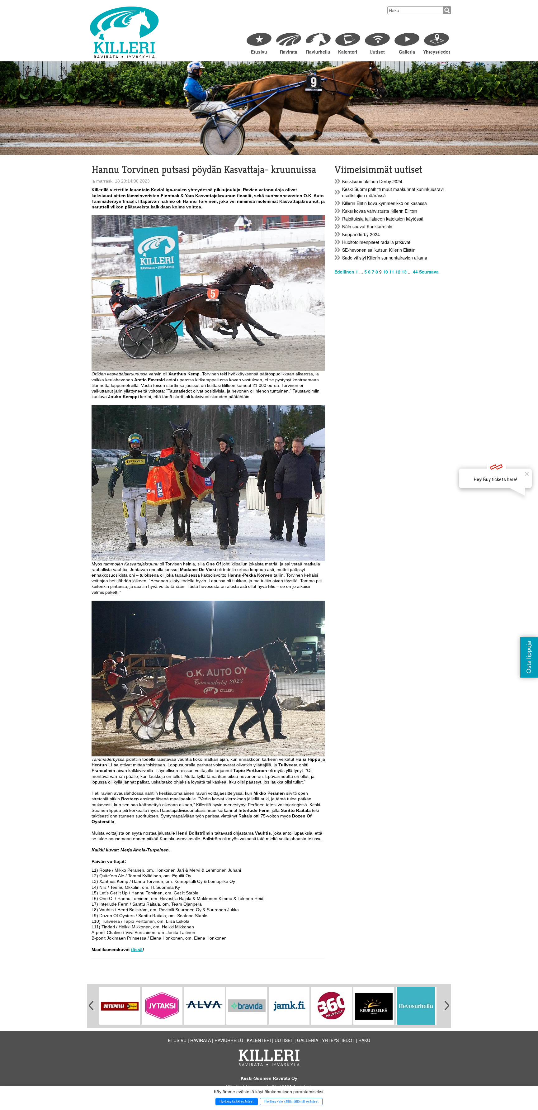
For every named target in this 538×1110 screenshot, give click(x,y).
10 (385, 272)
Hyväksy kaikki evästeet (236, 1101)
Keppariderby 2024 (361, 234)
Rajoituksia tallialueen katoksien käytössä (382, 219)
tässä (137, 949)
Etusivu (259, 52)
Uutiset (377, 52)
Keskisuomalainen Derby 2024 (372, 181)
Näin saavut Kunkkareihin (367, 226)
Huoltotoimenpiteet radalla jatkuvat (376, 242)
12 (397, 272)
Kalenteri (347, 52)
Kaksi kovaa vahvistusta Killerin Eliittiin (379, 211)
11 (391, 272)
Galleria (407, 52)
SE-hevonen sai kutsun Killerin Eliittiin (379, 250)
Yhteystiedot (436, 52)
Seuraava (429, 272)
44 (415, 272)
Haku (364, 1040)
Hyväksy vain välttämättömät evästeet (291, 1101)
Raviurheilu (318, 52)
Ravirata (288, 52)
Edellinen (344, 272)
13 (404, 272)
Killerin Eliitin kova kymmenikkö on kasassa (384, 203)
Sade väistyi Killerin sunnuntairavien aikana (384, 258)
